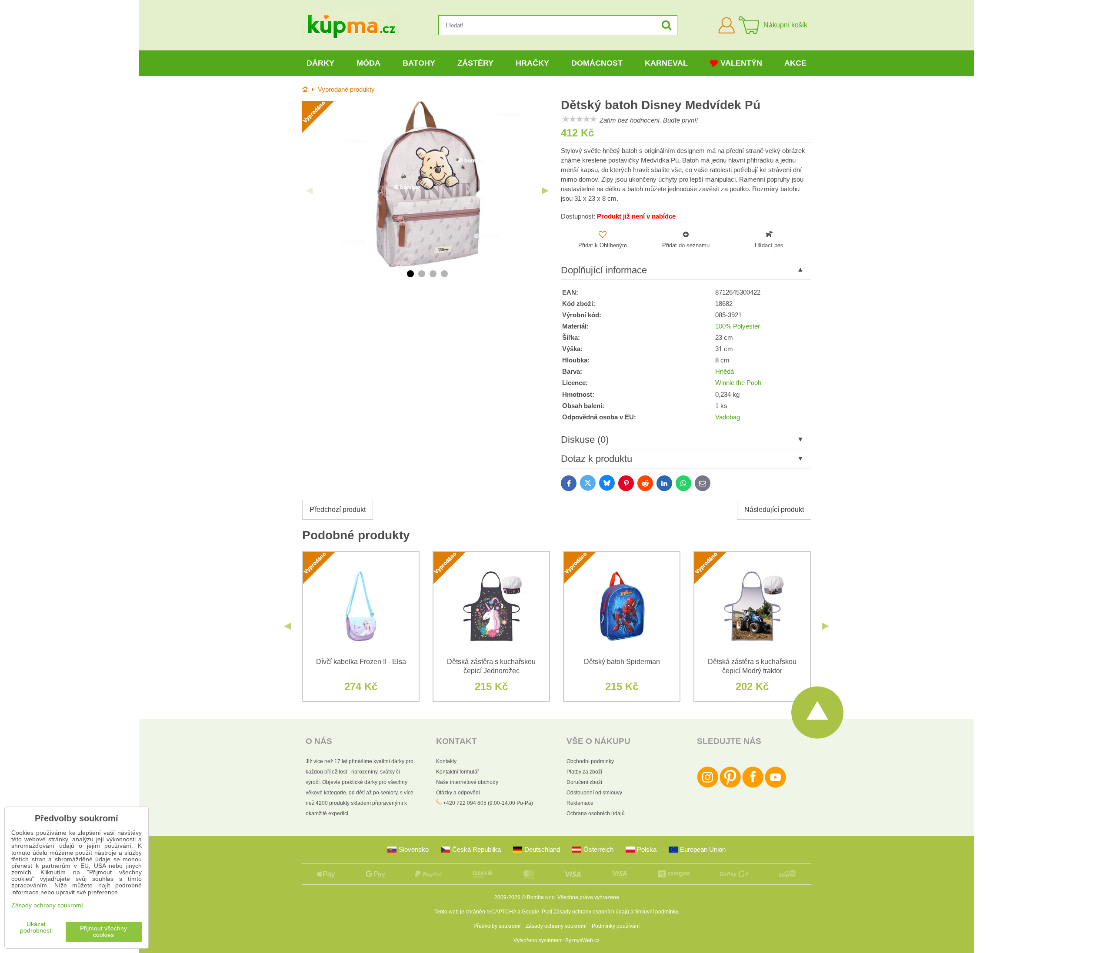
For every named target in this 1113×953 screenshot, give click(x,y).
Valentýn (741, 63)
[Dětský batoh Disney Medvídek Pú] (427, 184)
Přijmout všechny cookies (103, 931)
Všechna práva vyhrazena (588, 897)
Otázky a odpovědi (458, 793)
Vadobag (727, 417)
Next (545, 191)
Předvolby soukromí (496, 926)
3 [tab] (433, 273)
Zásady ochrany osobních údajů (591, 912)
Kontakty (446, 761)
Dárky (320, 63)
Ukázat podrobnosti (36, 927)
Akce (795, 63)
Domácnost (597, 63)
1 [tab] (410, 273)
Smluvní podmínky (656, 912)
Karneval (666, 63)
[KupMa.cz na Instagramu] (707, 786)
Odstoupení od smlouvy (594, 793)
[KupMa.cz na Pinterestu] (730, 786)
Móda (368, 63)
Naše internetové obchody (467, 782)
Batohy (419, 63)
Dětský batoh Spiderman (622, 661)
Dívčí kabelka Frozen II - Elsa (361, 661)
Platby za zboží (584, 772)
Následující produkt (774, 509)
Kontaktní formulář (457, 772)
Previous (309, 191)
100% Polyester (737, 326)
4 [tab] (444, 273)
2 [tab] (421, 273)
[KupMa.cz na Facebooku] (752, 786)
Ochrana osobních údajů (595, 813)
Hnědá (724, 371)
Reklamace (579, 803)
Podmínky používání (616, 926)
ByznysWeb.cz (582, 940)
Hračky (532, 63)
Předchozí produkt (338, 509)
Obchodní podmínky (590, 761)
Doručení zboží (584, 782)
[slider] (579, 119)
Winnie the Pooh (738, 382)
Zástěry (475, 63)
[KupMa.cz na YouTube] (775, 786)
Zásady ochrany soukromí (556, 926)
